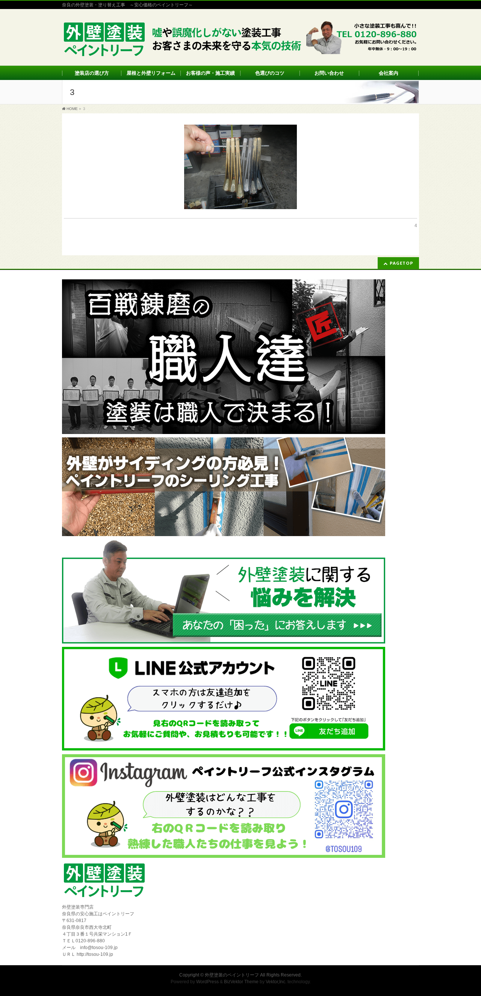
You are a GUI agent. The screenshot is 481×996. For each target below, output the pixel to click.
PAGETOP (401, 263)
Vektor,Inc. (276, 981)
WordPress (207, 981)
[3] (240, 167)
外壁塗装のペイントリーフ (232, 975)
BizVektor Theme (241, 981)
